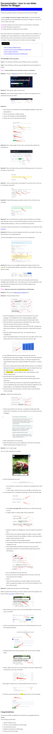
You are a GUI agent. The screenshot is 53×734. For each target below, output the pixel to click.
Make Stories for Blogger (20, 292)
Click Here (11, 593)
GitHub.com (15, 73)
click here (3, 229)
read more (20, 9)
